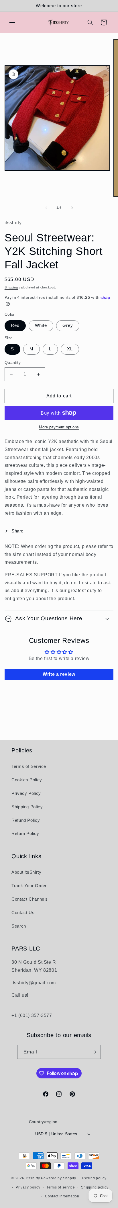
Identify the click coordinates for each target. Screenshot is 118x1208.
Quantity (13, 362)
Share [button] (17, 531)
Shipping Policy (27, 807)
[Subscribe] (93, 1052)
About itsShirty (26, 872)
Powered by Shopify (58, 1178)
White (41, 325)
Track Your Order (29, 885)
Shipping (11, 287)
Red (15, 325)
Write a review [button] (59, 674)
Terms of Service (28, 766)
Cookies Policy (26, 780)
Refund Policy (25, 820)
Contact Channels (29, 899)
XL (70, 349)
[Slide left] (46, 208)
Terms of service (60, 1187)
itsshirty (33, 1178)
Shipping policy (94, 1187)
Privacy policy (28, 1187)
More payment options (59, 427)
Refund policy (94, 1178)
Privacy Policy (26, 793)
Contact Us (22, 912)
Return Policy (25, 833)
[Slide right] (72, 208)
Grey (67, 325)
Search (18, 926)
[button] (12, 22)
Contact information (62, 1196)
